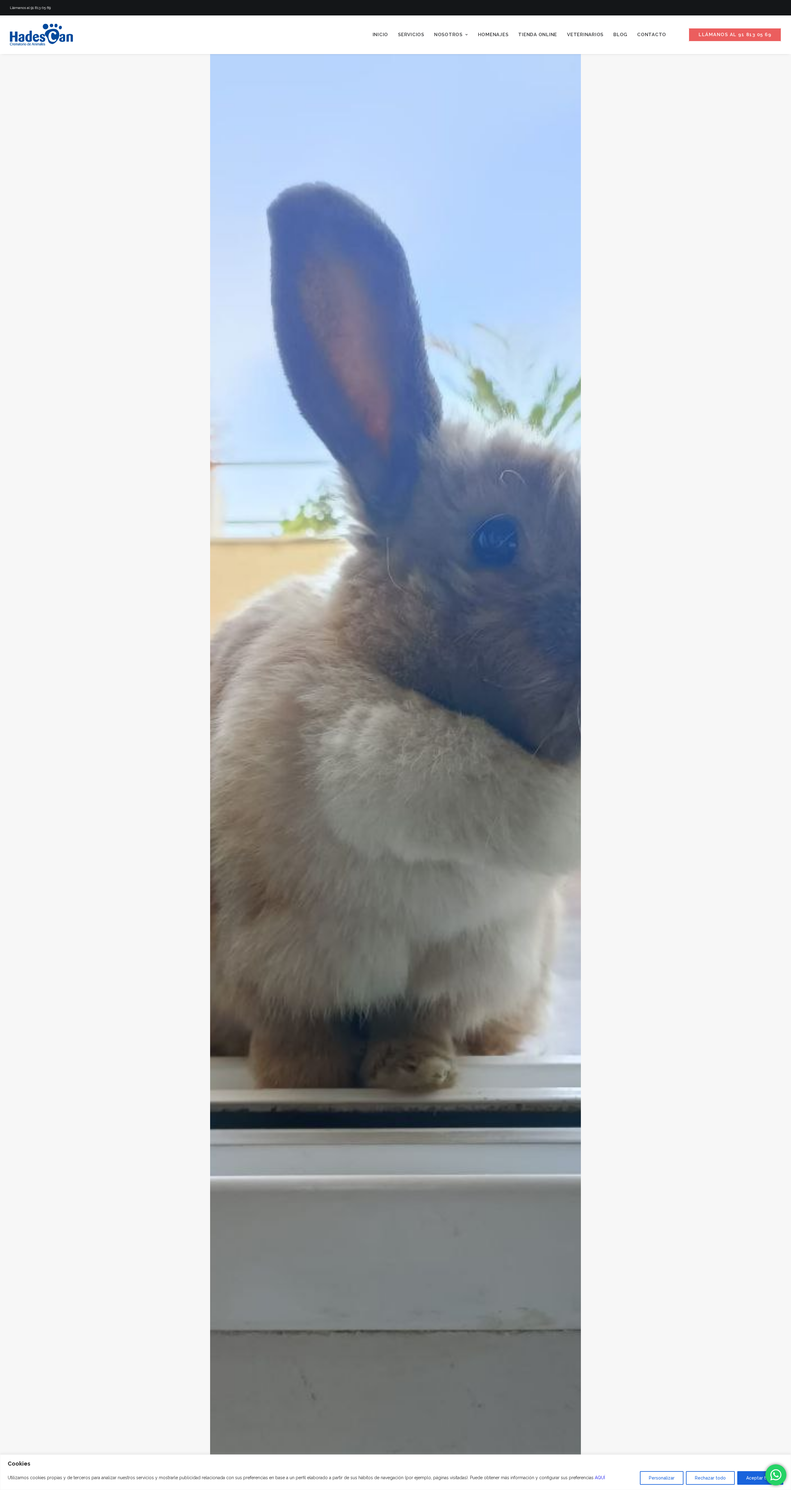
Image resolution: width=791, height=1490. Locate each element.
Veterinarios (585, 34)
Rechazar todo (710, 1477)
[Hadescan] (41, 34)
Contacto (651, 34)
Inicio (380, 34)
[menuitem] (380, 34)
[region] (395, 1472)
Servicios (411, 34)
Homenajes (493, 34)
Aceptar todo (760, 1477)
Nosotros (448, 34)
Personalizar (662, 1477)
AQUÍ (600, 1477)
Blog (620, 34)
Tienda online (537, 34)
